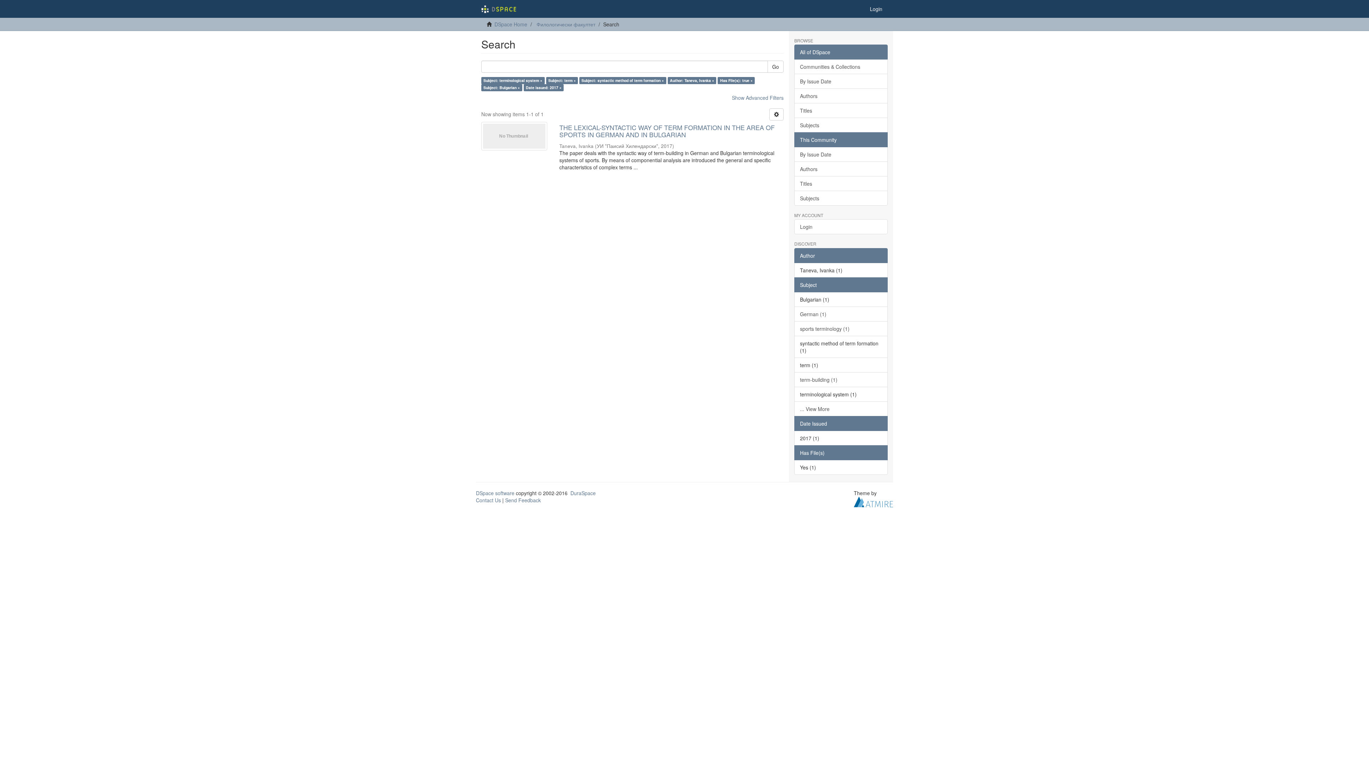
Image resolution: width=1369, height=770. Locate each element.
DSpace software (495, 493)
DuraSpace (583, 493)
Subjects (809, 125)
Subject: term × (562, 80)
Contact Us (488, 500)
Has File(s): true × (736, 80)
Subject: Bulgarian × (501, 87)
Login (806, 226)
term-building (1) (818, 379)
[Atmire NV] (873, 500)
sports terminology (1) (825, 328)
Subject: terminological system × (512, 80)
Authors (808, 95)
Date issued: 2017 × (544, 87)
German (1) (813, 314)
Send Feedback (523, 500)
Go (775, 66)
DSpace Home (510, 24)
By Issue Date (815, 81)
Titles (806, 110)
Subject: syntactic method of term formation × (622, 80)
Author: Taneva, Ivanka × (692, 80)
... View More (815, 408)
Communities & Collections (830, 66)
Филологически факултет (566, 24)
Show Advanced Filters (758, 97)
